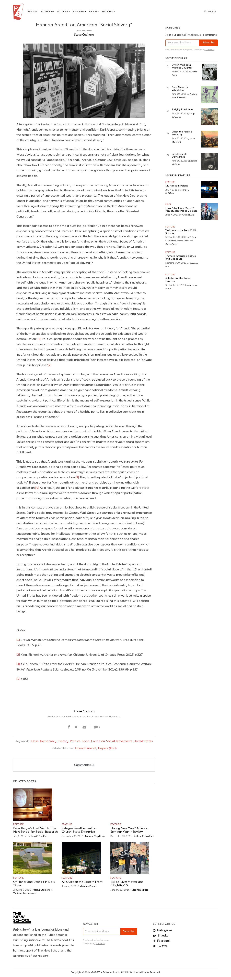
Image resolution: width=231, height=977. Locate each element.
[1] (39, 339)
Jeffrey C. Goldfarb (38, 836)
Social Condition (93, 741)
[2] (49, 365)
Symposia (107, 11)
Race (168, 205)
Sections (62, 11)
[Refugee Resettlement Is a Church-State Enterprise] (81, 804)
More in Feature (177, 176)
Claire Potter (171, 244)
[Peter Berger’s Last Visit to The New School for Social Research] (32, 804)
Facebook (163, 941)
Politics (75, 741)
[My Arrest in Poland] (209, 189)
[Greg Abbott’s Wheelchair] (209, 94)
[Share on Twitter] (76, 727)
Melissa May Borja (95, 836)
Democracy (48, 741)
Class (35, 741)
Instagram (164, 930)
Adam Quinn (188, 214)
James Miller (183, 240)
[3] (77, 477)
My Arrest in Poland (176, 186)
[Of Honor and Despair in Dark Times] (32, 858)
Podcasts (78, 11)
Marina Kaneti (89, 886)
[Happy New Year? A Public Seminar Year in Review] (129, 804)
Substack (209, 50)
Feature (18, 824)
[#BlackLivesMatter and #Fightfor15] (129, 858)
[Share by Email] (84, 727)
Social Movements (119, 741)
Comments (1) (84, 765)
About (93, 11)
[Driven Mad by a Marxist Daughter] (209, 72)
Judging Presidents (182, 110)
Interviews (47, 11)
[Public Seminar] (19, 12)
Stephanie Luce (140, 890)
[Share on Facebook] (69, 727)
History (63, 741)
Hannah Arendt (85, 748)
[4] (37, 488)
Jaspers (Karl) (107, 748)
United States (143, 741)
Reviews (32, 11)
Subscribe (208, 43)
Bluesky (162, 935)
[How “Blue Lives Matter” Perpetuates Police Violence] (209, 211)
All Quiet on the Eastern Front (82, 882)
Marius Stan (39, 890)
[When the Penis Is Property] (209, 139)
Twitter (161, 946)
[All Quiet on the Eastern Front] (81, 858)
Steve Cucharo (84, 34)
